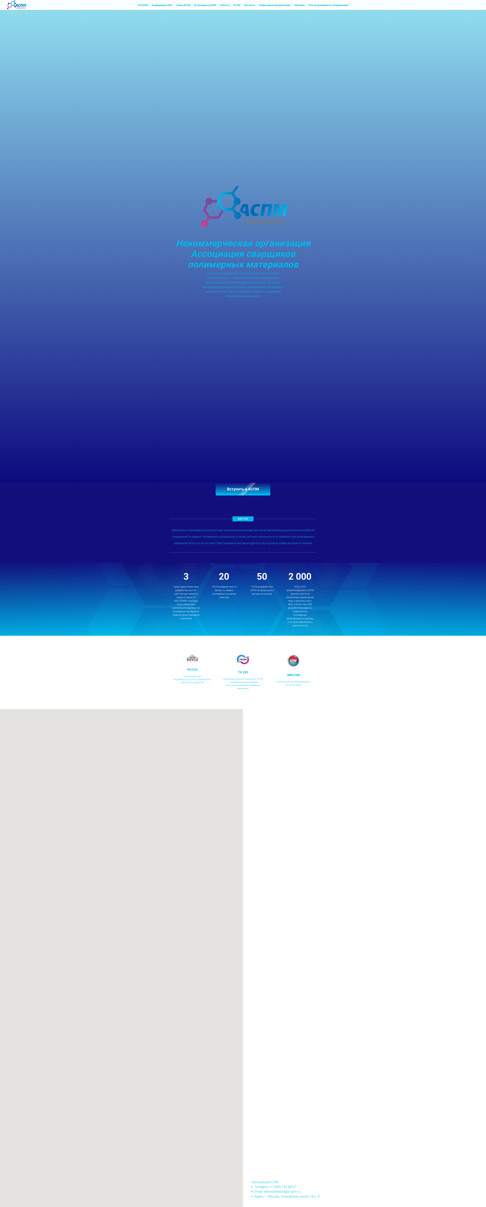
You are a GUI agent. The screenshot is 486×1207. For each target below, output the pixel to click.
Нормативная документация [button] (274, 5)
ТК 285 (236, 5)
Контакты (249, 5)
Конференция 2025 (162, 5)
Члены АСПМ (183, 5)
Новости (224, 5)
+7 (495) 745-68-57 (282, 1187)
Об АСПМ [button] (143, 5)
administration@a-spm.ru (282, 1191)
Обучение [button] (299, 5)
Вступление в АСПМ (205, 5)
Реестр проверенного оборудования (328, 5)
